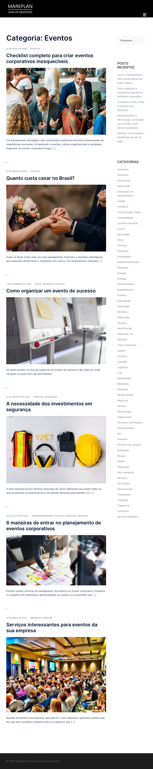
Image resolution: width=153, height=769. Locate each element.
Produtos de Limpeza (129, 444)
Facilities (122, 311)
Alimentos (122, 174)
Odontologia (124, 411)
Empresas (48, 284)
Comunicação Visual (128, 212)
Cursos (121, 228)
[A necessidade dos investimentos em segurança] (56, 449)
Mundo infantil (125, 394)
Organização (124, 416)
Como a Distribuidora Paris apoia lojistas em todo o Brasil (130, 78)
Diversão (122, 245)
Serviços (83, 516)
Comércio (122, 206)
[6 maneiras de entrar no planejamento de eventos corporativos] (56, 559)
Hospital (122, 322)
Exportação (124, 300)
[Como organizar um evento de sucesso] (56, 330)
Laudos (121, 350)
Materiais (122, 389)
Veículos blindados (128, 516)
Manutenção (124, 378)
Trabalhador (124, 494)
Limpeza (122, 356)
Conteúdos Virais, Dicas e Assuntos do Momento (130, 106)
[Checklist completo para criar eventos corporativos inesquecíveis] (56, 101)
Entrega (121, 278)
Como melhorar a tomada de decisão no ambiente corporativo (130, 92)
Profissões (123, 450)
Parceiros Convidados (129, 422)
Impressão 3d (125, 333)
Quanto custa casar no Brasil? (40, 178)
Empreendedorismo (42, 516)
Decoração (123, 234)
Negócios (71, 516)
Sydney (56, 761)
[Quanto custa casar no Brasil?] (56, 217)
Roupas (121, 455)
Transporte (123, 505)
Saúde (120, 461)
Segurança (50, 397)
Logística (122, 367)
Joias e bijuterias (126, 345)
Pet (119, 433)
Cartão (121, 201)
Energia (121, 273)
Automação (123, 186)
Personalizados (125, 428)
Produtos (122, 439)
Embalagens (124, 256)
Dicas (38, 284)
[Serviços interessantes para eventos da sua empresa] (56, 674)
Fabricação (123, 306)
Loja (119, 372)
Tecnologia (123, 483)
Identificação (124, 328)
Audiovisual (123, 180)
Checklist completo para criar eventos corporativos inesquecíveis (49, 58)
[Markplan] (20, 8)
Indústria (122, 339)
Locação (122, 361)
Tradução (122, 500)
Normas (121, 405)
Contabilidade (125, 217)
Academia (122, 169)
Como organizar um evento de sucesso (51, 291)
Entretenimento (126, 284)
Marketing (123, 383)
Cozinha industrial (127, 223)
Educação (122, 250)
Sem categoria (125, 472)
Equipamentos (125, 289)
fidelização (123, 317)
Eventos (35, 49)
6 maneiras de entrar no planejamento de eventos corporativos (53, 525)
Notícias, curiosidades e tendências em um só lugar (130, 137)
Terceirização (125, 488)
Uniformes (123, 511)
